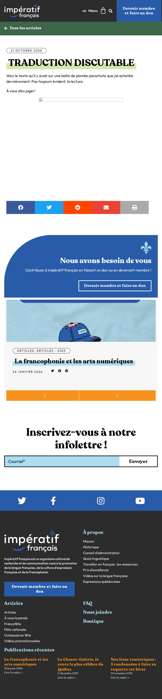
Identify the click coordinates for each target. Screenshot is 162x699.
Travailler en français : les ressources (110, 564)
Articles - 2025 (51, 351)
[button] (90, 11)
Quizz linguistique (96, 559)
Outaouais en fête (17, 635)
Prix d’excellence (96, 570)
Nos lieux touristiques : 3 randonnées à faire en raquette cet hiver (133, 664)
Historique (91, 547)
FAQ (87, 603)
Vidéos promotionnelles (22, 641)
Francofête (12, 624)
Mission (88, 541)
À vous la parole (16, 618)
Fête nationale (15, 630)
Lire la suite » (13, 673)
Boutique (93, 621)
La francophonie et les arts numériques (74, 361)
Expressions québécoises (101, 582)
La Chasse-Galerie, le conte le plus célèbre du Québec (80, 664)
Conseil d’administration (101, 553)
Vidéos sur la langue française (105, 576)
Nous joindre (97, 612)
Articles (25, 351)
